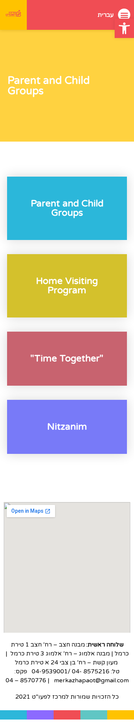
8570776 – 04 (26, 680)
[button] (124, 28)
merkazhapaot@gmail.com (90, 680)
